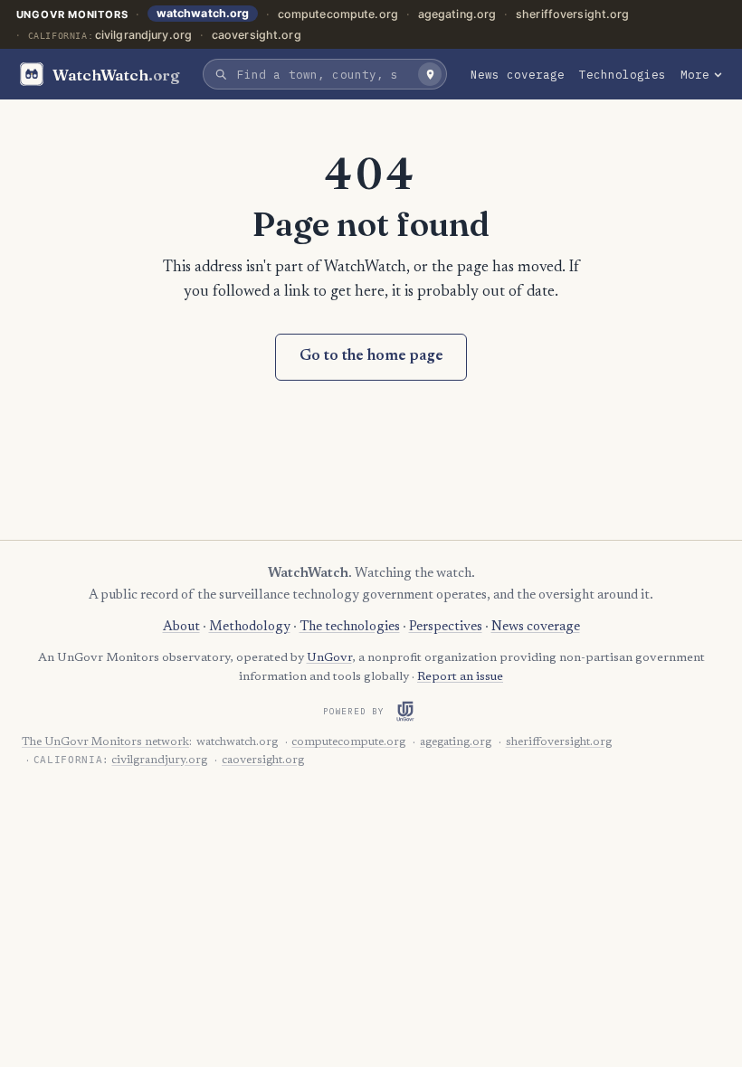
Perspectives (445, 627)
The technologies (350, 627)
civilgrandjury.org (143, 35)
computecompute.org (338, 14)
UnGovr (329, 658)
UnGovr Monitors (72, 14)
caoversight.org (256, 35)
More (694, 74)
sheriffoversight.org (573, 14)
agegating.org (457, 14)
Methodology (249, 627)
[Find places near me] (430, 74)
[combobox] (322, 74)
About (181, 627)
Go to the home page (371, 356)
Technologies (622, 74)
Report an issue (460, 677)
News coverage (518, 74)
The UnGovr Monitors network (105, 742)
